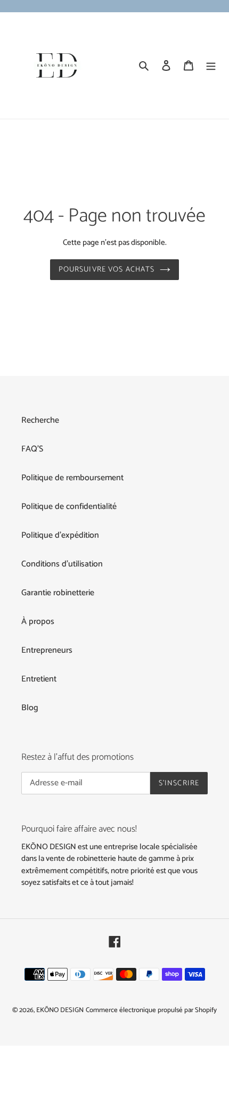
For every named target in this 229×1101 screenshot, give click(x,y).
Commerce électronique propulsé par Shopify (151, 1010)
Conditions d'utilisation (62, 564)
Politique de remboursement (72, 478)
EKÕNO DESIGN (60, 1010)
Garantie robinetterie (57, 593)
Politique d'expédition (60, 535)
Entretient (38, 679)
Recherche (40, 420)
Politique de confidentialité (69, 506)
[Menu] (211, 65)
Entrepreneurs (46, 650)
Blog (29, 708)
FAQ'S (32, 449)
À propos (37, 621)
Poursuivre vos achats (107, 270)
